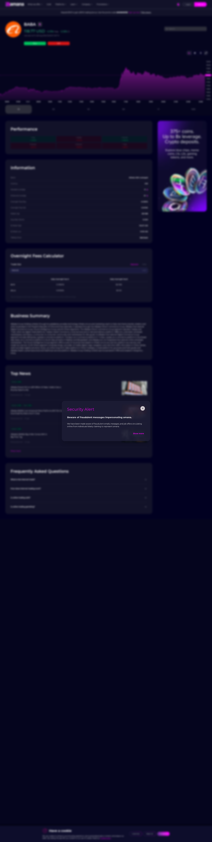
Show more (138, 433)
